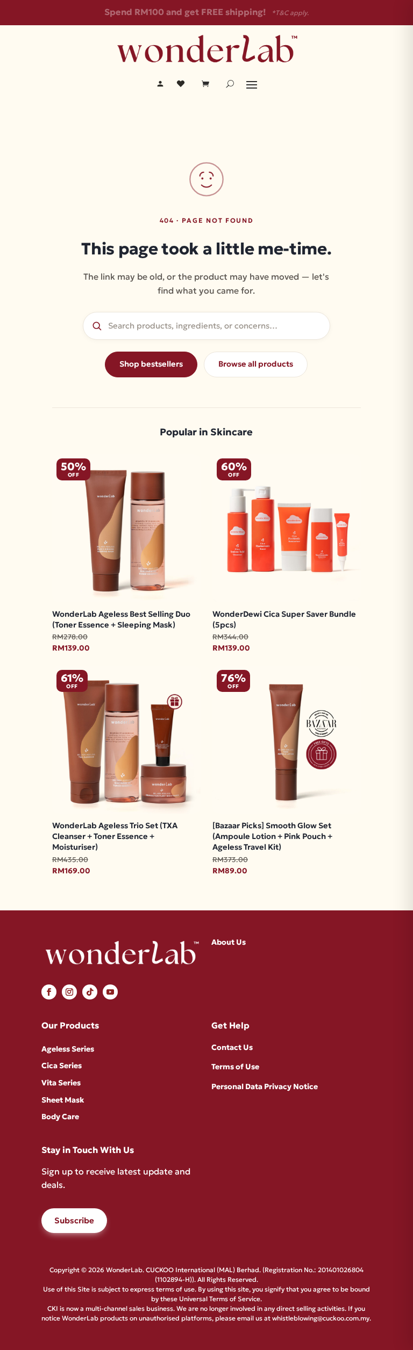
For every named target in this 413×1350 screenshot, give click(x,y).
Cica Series (61, 1065)
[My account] (160, 83)
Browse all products (255, 364)
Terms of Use (235, 1066)
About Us (228, 942)
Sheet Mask (62, 1100)
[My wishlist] (180, 83)
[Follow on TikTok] (89, 991)
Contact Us (232, 1047)
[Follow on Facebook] (48, 991)
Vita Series (61, 1083)
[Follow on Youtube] (110, 991)
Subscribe (74, 1220)
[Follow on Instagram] (69, 991)
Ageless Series (67, 1049)
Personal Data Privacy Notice (264, 1086)
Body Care (60, 1116)
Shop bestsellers (151, 364)
